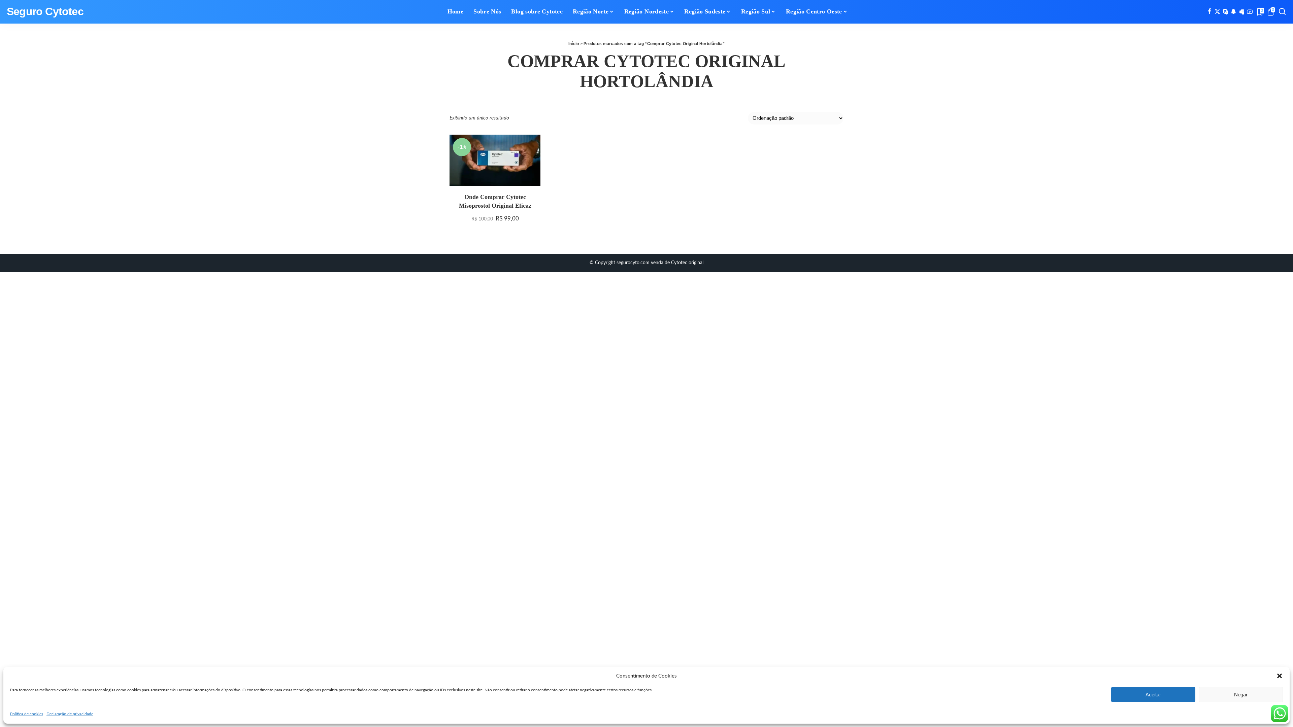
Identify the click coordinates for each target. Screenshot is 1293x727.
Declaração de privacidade (69, 714)
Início (573, 43)
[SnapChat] (1233, 12)
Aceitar (1153, 694)
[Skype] (1225, 12)
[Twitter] (1217, 12)
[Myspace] (1242, 12)
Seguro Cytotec (45, 12)
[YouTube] (1250, 12)
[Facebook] (1209, 12)
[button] (1279, 675)
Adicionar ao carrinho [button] (527, 174)
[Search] (1282, 12)
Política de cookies (26, 714)
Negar (1241, 694)
